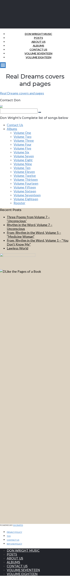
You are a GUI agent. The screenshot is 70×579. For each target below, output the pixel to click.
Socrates (18, 525)
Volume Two (22, 137)
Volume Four (22, 144)
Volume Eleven (24, 172)
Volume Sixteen (25, 191)
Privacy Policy (14, 532)
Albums (38, 45)
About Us (38, 41)
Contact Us (38, 49)
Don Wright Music (38, 33)
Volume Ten (22, 168)
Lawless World (17, 248)
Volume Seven (24, 156)
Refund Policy (14, 544)
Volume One (22, 133)
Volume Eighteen (38, 57)
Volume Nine (23, 164)
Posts (38, 37)
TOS (9, 536)
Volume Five (22, 148)
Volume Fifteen (25, 187)
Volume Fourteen (26, 183)
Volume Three (24, 140)
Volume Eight (23, 160)
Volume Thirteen (26, 179)
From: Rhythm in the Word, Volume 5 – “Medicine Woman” (34, 234)
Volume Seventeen (38, 53)
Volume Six (21, 152)
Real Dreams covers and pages (22, 93)
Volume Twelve (25, 176)
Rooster (19, 203)
